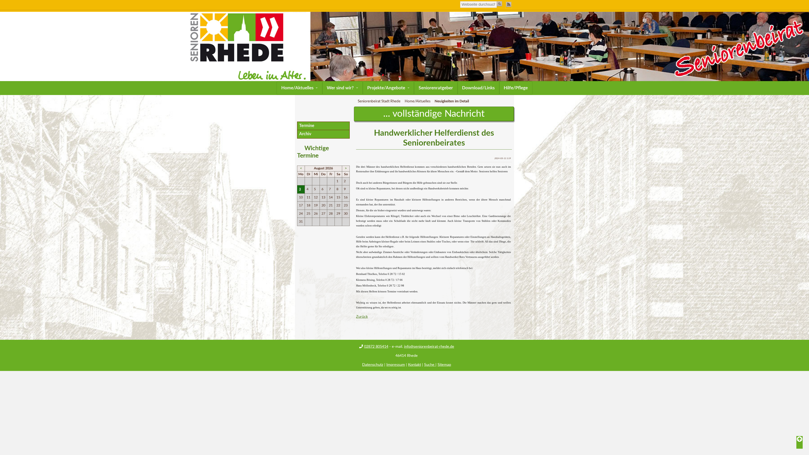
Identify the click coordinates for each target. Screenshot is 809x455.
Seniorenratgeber (436, 88)
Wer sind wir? (340, 88)
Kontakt (414, 365)
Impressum (395, 365)
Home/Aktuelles (297, 88)
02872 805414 (376, 346)
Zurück (362, 316)
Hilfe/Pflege (516, 88)
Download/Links (478, 88)
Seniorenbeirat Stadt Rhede (379, 101)
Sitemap (444, 365)
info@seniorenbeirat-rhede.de (429, 346)
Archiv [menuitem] (305, 134)
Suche (429, 365)
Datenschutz (372, 365)
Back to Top (799, 442)
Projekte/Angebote (386, 88)
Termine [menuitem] (306, 126)
